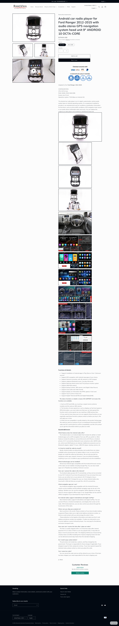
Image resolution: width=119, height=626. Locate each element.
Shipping (68, 39)
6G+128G (70, 44)
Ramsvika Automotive (20, 623)
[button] (50, 6)
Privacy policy (45, 623)
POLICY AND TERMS (65, 591)
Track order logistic (65, 596)
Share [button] (61, 559)
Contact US (63, 594)
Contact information (70, 623)
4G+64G (62, 44)
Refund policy (38, 623)
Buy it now (74, 60)
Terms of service (53, 623)
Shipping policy (61, 623)
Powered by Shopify (29, 623)
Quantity (60, 48)
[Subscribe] (36, 605)
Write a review (80, 573)
